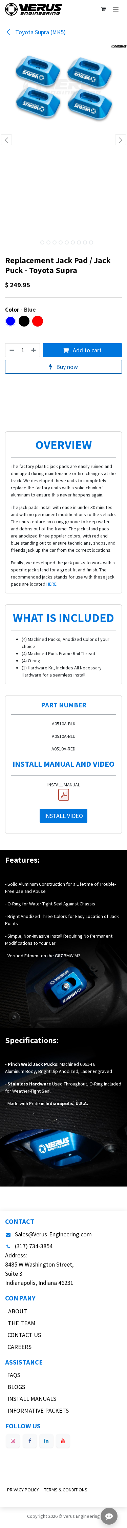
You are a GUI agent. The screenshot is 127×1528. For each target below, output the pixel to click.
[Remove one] (11, 350)
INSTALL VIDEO (63, 816)
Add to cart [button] (86, 350)
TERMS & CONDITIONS (65, 1490)
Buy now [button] (66, 367)
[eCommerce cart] (103, 9)
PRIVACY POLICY (23, 1490)
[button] (6, 139)
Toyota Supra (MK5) (40, 32)
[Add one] (34, 350)
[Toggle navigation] (115, 9)
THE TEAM (22, 1323)
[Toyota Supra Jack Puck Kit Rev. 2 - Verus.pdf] (63, 794)
